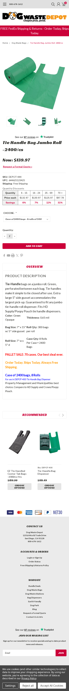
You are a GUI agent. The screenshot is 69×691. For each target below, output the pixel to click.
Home (5, 43)
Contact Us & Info (34, 617)
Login (29, 557)
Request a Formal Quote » (17, 166)
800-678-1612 (16, 4)
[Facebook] (4, 255)
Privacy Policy (28, 678)
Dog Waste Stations (34, 593)
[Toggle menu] (4, 6)
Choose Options (19, 486)
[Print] (13, 255)
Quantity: (8, 230)
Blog (34, 609)
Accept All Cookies (51, 685)
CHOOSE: (10, 212)
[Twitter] (17, 255)
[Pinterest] (21, 255)
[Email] (8, 255)
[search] (52, 4)
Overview (34, 266)
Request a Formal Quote (34, 613)
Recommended (34, 415)
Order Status (34, 561)
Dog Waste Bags (19, 43)
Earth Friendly (34, 601)
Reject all (28, 685)
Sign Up (38, 557)
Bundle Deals (34, 586)
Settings (10, 685)
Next (63, 82)
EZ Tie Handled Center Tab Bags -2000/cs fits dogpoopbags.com (18, 475)
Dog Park (34, 605)
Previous (5, 82)
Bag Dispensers (34, 597)
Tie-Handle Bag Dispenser (47, 472)
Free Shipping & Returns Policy (34, 565)
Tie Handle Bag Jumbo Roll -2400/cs (46, 43)
